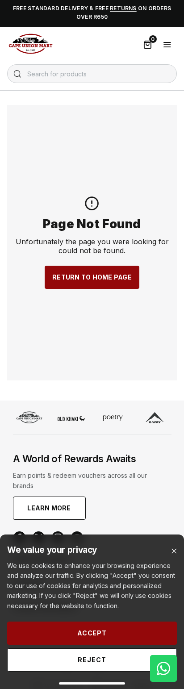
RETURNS (123, 8)
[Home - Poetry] (112, 418)
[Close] (174, 551)
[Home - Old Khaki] (71, 418)
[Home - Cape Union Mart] (29, 418)
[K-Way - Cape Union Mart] (154, 419)
